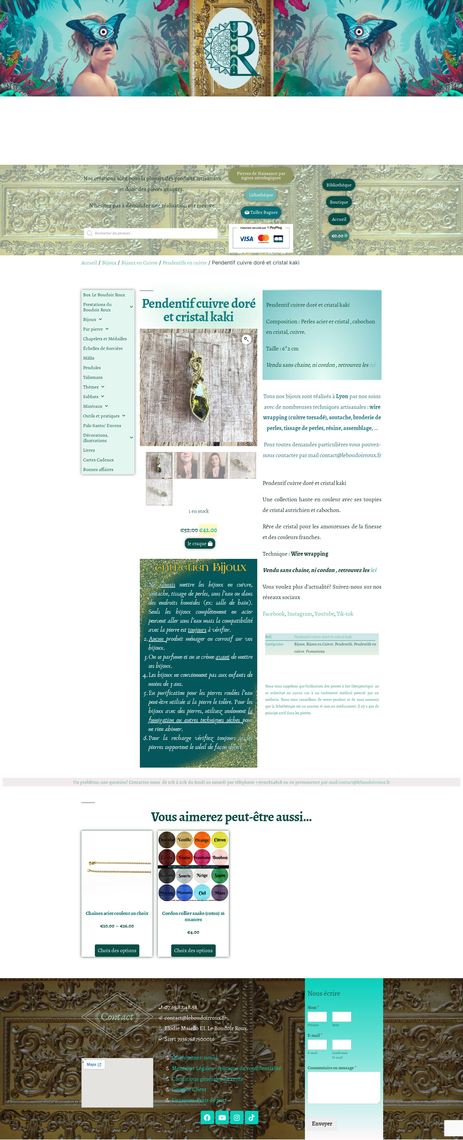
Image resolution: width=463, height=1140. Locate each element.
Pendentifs (343, 644)
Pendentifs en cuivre (185, 263)
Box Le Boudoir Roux (104, 294)
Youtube (324, 613)
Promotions (315, 651)
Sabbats (90, 396)
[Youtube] (222, 1117)
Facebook (274, 613)
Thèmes (91, 387)
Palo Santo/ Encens (102, 425)
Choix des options (117, 950)
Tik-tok (345, 613)
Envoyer (322, 1123)
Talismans (93, 377)
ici (372, 364)
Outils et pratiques (101, 416)
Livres (89, 450)
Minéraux (92, 406)
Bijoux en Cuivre (139, 263)
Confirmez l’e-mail (340, 1055)
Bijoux (109, 263)
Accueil (89, 263)
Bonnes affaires (98, 469)
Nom (313, 1008)
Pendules (92, 367)
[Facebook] (207, 1117)
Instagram (299, 613)
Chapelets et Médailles (105, 338)
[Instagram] (237, 1117)
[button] (246, 339)
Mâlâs (88, 358)
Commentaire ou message (332, 1068)
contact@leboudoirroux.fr (364, 782)
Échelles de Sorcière (103, 348)
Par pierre (93, 329)
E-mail (315, 1035)
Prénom (313, 1025)
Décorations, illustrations (95, 437)
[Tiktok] (251, 1117)
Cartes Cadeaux (98, 460)
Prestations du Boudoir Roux (97, 307)
